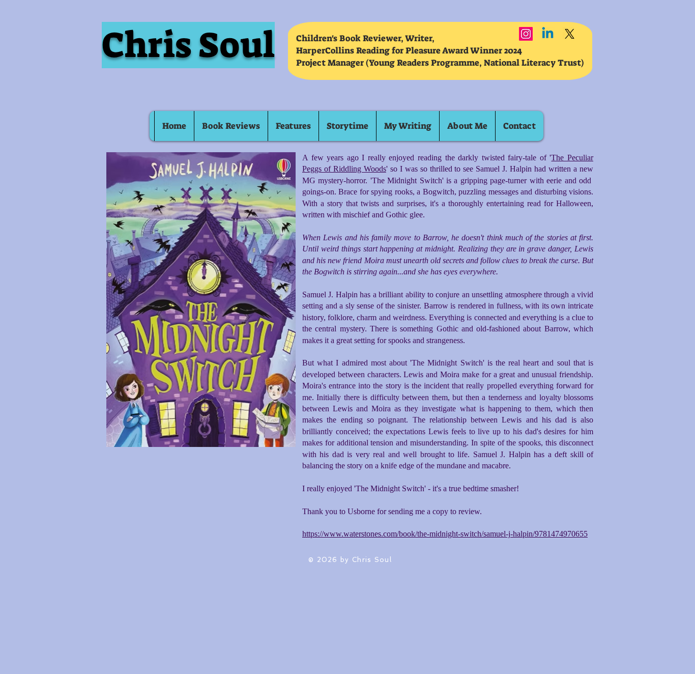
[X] (569, 34)
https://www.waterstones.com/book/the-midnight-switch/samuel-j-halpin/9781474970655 (445, 533)
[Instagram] (526, 34)
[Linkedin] (548, 34)
